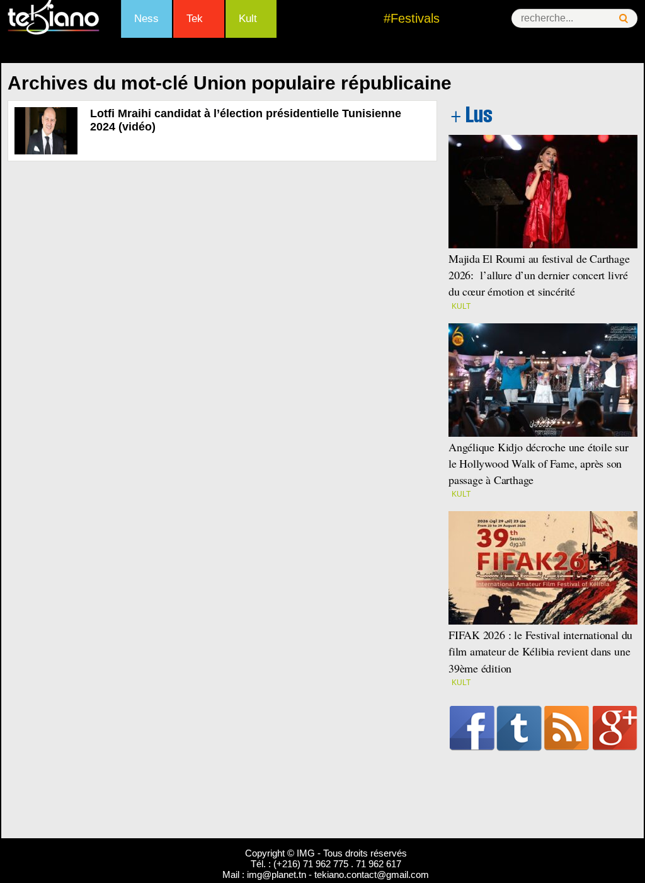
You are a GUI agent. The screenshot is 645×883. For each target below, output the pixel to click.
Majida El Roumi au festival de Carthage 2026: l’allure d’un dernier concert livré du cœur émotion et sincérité (539, 275)
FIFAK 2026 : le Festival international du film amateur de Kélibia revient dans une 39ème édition (540, 651)
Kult (248, 19)
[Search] (623, 18)
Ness (146, 19)
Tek (194, 19)
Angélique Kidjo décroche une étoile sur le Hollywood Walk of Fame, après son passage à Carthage (538, 463)
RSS (566, 728)
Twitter (519, 728)
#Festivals (412, 18)
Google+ (615, 728)
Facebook (472, 728)
